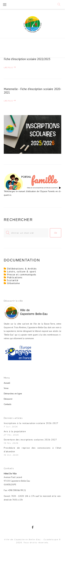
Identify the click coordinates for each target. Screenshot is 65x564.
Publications (14, 277)
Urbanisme (13, 283)
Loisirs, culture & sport (21, 271)
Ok (55, 232)
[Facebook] (32, 527)
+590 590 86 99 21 (17, 490)
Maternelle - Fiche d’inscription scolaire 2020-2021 (32, 90)
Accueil (7, 383)
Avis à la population (15, 431)
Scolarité (12, 280)
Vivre (6, 388)
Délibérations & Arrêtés (22, 268)
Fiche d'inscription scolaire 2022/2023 (27, 59)
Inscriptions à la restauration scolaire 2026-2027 (31, 423)
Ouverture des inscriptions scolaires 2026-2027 (30, 439)
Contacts (7, 404)
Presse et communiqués (21, 274)
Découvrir (8, 398)
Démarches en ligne (13, 393)
